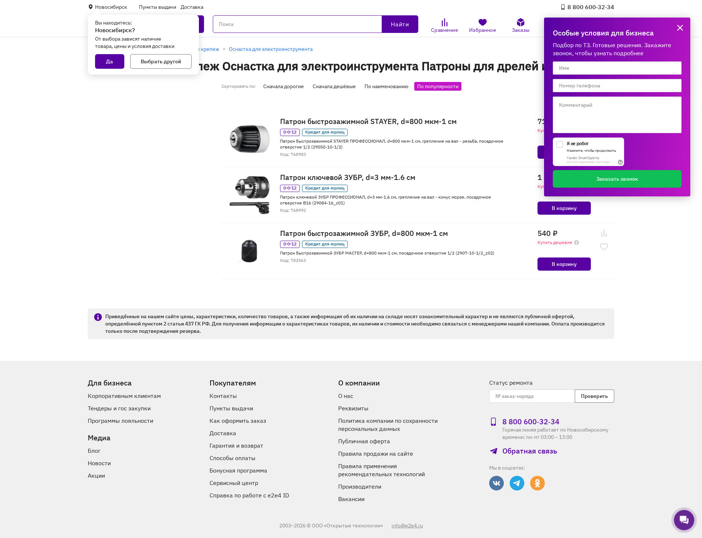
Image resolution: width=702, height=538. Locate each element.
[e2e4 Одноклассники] (537, 483)
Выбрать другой (161, 61)
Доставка (192, 7)
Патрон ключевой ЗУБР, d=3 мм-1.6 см (347, 177)
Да (109, 61)
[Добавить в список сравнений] (604, 233)
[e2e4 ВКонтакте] (496, 483)
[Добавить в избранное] (604, 246)
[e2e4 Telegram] (517, 483)
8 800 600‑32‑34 (590, 7)
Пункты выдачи (157, 7)
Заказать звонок (617, 179)
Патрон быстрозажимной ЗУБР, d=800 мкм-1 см (364, 233)
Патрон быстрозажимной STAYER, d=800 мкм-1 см (368, 121)
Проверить (594, 396)
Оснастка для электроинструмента (271, 49)
